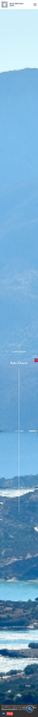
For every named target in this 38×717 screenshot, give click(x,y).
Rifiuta (9, 714)
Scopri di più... (22, 709)
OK (3, 714)
